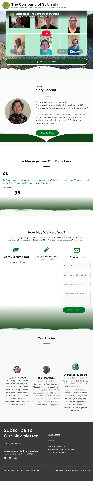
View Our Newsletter (16, 256)
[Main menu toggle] (88, 5)
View (9, 262)
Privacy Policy (48, 259)
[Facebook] (5, 458)
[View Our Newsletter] (16, 250)
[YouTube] (15, 458)
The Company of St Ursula (34, 4)
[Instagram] (10, 458)
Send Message (74, 310)
